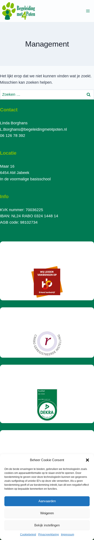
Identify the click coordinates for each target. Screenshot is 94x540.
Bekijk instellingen (47, 525)
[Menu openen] (88, 10)
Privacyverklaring (48, 534)
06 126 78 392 (12, 135)
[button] (87, 460)
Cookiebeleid (28, 534)
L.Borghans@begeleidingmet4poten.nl (33, 129)
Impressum (67, 534)
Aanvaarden (47, 501)
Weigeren (47, 513)
